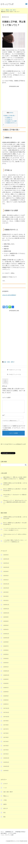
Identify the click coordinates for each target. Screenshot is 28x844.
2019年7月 (6, 646)
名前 (3, 415)
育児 (4, 812)
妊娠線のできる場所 (11, 121)
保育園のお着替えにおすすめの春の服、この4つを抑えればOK (15, 483)
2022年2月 (6, 575)
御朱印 (5, 804)
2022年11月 (6, 563)
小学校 (5, 800)
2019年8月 (6, 642)
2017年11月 (6, 712)
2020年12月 (6, 604)
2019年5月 (6, 654)
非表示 (11, 112)
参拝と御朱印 (4, 833)
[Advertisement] (14, 97)
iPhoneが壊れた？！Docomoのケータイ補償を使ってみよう (14, 495)
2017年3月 (6, 745)
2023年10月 (6, 559)
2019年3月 (6, 662)
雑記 (4, 816)
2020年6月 (6, 621)
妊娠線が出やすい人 (11, 122)
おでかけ (5, 783)
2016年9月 (6, 770)
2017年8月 (6, 724)
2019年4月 (6, 658)
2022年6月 (6, 571)
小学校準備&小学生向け (20, 831)
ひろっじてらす (7, 4)
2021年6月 (6, 592)
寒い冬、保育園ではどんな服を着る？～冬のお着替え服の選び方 (14, 489)
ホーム (2, 831)
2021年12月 (6, 583)
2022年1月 (6, 579)
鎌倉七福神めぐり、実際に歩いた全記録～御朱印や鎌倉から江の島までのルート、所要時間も (14, 478)
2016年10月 (6, 766)
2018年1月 (6, 704)
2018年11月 (6, 671)
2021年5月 (6, 596)
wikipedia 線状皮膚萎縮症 (9, 295)
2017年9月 (6, 720)
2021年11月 (6, 588)
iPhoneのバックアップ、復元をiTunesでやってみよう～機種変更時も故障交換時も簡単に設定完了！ (15, 502)
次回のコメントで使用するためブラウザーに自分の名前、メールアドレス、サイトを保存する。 (13, 427)
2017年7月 (6, 729)
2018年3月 (6, 700)
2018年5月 (6, 695)
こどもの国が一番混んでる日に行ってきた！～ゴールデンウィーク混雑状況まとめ (14, 541)
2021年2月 (6, 600)
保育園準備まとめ (9, 831)
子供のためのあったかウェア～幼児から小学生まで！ (14, 535)
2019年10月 (6, 637)
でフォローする (15, 369)
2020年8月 (6, 617)
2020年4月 (6, 625)
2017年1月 (6, 754)
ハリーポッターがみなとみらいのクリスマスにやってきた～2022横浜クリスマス (14, 529)
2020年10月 (6, 613)
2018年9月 (6, 679)
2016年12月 (6, 758)
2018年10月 (6, 675)
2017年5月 (6, 737)
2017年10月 (6, 716)
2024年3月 (6, 554)
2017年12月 (6, 708)
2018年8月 (6, 683)
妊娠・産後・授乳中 (9, 362)
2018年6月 (6, 691)
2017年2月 (6, 749)
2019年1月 (6, 666)
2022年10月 (6, 567)
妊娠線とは (8, 117)
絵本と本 (5, 808)
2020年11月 (6, 608)
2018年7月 (6, 687)
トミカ (5, 787)
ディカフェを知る (12, 833)
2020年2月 (6, 629)
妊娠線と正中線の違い (9, 115)
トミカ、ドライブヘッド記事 (7, 834)
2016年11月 (6, 762)
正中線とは (8, 119)
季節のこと (6, 796)
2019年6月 (6, 650)
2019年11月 (6, 633)
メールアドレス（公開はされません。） (10, 420)
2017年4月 (6, 741)
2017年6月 (6, 733)
